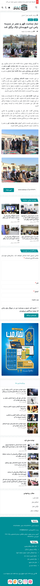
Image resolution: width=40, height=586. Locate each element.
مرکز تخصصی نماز (32, 559)
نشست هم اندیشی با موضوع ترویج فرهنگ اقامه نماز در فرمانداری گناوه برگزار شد (29, 217)
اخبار (23, 15)
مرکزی (30, 20)
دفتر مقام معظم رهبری (30, 546)
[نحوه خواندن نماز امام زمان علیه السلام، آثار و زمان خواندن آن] (32, 428)
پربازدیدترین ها (20, 383)
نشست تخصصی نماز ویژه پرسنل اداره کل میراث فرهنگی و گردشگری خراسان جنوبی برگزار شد (14, 482)
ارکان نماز (35, 506)
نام (36, 283)
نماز (11, 574)
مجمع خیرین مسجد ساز (30, 556)
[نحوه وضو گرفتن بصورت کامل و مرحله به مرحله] (32, 409)
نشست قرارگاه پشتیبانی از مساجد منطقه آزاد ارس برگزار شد (11, 217)
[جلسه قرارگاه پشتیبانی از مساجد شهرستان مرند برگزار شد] (10, 230)
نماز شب (35, 498)
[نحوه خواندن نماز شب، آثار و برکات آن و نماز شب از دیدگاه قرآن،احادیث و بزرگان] (32, 392)
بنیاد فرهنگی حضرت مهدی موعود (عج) (26, 553)
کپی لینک (9, 190)
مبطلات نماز (34, 511)
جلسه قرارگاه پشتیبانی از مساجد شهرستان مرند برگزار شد (11, 238)
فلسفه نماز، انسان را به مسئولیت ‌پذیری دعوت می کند (20, 2)
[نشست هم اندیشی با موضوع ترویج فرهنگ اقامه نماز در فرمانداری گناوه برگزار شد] (29, 209)
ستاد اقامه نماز (31, 15)
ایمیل (36, 291)
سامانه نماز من (33, 566)
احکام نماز (35, 502)
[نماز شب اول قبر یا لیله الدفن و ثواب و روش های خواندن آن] (32, 400)
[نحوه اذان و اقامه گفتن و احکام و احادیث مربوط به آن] (32, 417)
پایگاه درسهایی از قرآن (31, 549)
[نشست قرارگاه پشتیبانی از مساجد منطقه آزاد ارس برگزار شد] (10, 209)
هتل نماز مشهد (33, 562)
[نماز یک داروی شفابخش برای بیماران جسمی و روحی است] (29, 230)
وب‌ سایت (35, 300)
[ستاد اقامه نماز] (20, 7)
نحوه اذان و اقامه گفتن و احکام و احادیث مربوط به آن (16, 416)
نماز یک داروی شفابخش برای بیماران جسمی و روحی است (30, 238)
